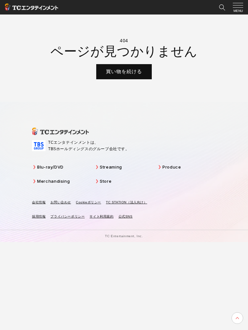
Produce (171, 167)
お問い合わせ (60, 202)
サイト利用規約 (101, 216)
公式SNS (126, 216)
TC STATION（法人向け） (126, 202)
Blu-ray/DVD (50, 167)
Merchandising (53, 181)
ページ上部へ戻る (237, 318)
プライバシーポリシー (67, 216)
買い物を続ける (124, 71)
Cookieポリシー (88, 202)
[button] (222, 7)
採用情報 (39, 216)
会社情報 (39, 202)
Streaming (111, 167)
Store (105, 181)
